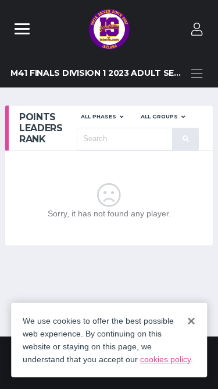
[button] (102, 117)
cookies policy (165, 359)
